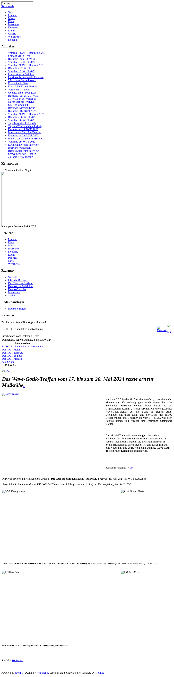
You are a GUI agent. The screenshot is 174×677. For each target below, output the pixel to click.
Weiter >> (17, 660)
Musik (11, 18)
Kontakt (12, 39)
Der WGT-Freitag (11, 349)
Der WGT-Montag (12, 358)
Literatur (12, 15)
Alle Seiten (8, 361)
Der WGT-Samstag (12, 352)
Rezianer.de (7, 6)
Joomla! (19, 672)
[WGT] (6, 370)
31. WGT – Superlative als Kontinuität (22, 346)
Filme (11, 21)
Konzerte (13, 27)
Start (10, 12)
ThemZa (99, 672)
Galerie (12, 33)
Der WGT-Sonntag (12, 355)
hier (131, 468)
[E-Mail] (169, 331)
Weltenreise (14, 36)
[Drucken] (162, 330)
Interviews (13, 24)
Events (11, 30)
